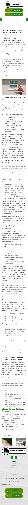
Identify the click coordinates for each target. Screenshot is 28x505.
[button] (3, 442)
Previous (19, 24)
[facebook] (12, 457)
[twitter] (16, 457)
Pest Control (12, 429)
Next (23, 24)
